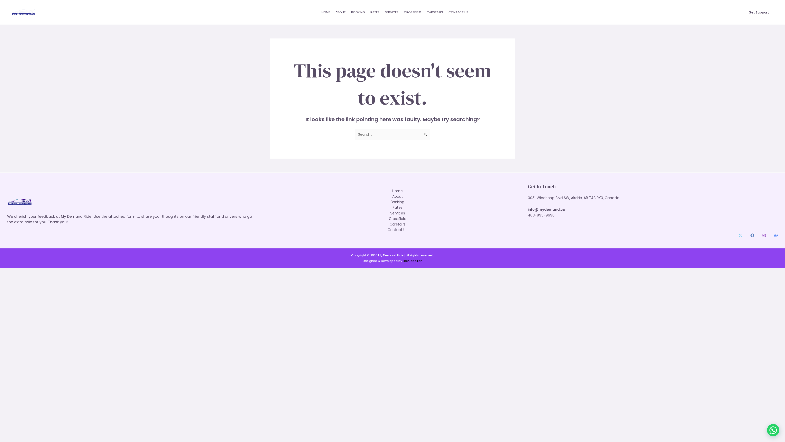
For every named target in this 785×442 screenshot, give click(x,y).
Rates (374, 12)
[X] (740, 235)
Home (326, 12)
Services (391, 12)
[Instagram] (764, 235)
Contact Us (458, 12)
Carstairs (435, 12)
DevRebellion (412, 261)
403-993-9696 (541, 215)
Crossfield (412, 12)
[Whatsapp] (776, 235)
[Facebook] (752, 235)
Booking (358, 12)
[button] (759, 12)
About (340, 12)
